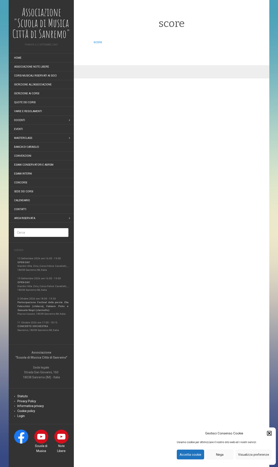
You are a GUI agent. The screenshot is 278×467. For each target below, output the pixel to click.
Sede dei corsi (23, 191)
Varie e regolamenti (28, 111)
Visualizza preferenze (253, 455)
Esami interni (23, 173)
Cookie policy (26, 411)
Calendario (22, 200)
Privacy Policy (26, 401)
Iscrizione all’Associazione (33, 84)
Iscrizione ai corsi (26, 93)
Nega (219, 455)
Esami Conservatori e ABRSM (33, 164)
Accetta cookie (190, 455)
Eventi (18, 129)
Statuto (22, 396)
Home (18, 57)
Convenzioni (22, 155)
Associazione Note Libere (31, 66)
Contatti (20, 209)
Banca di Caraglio (26, 146)
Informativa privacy (30, 406)
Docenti (19, 120)
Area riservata (24, 218)
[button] (269, 433)
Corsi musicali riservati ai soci (35, 75)
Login (21, 416)
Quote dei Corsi (25, 102)
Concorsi (20, 182)
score (97, 42)
